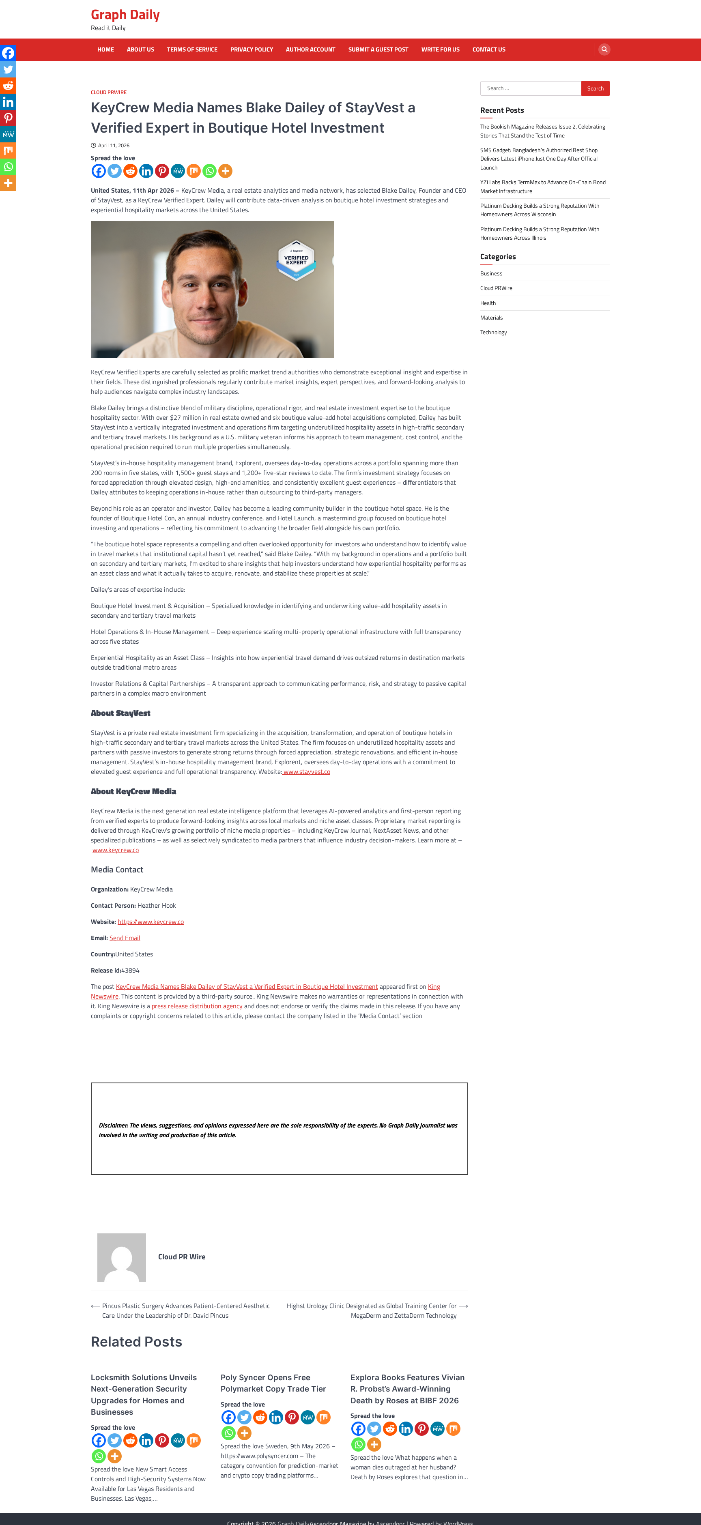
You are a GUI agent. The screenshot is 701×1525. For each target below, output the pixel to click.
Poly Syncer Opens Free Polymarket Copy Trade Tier (273, 1383)
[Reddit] (130, 171)
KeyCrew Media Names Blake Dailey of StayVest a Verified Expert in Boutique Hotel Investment (247, 986)
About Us (140, 49)
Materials (491, 317)
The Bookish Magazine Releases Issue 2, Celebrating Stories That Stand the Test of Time (542, 131)
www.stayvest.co (306, 771)
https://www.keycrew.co (151, 921)
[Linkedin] (146, 171)
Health (488, 302)
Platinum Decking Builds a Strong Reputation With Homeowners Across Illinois (540, 233)
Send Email (125, 938)
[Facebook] (99, 171)
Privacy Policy (251, 49)
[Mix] (194, 171)
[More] (225, 171)
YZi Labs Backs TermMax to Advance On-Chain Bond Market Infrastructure (543, 186)
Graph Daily (125, 14)
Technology (493, 332)
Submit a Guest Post (378, 49)
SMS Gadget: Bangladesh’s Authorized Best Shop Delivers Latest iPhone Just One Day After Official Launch (539, 159)
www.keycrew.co (115, 850)
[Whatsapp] (209, 171)
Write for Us (440, 49)
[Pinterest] (162, 171)
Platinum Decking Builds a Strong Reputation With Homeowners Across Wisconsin (540, 209)
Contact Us (489, 49)
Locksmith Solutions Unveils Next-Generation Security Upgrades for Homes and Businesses (144, 1395)
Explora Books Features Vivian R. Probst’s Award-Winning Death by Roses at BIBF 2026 (407, 1389)
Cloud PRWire (109, 92)
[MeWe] (178, 171)
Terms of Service (192, 49)
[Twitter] (115, 171)
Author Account (310, 49)
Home (105, 49)
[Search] (604, 49)
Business (491, 273)
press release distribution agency (197, 1006)
